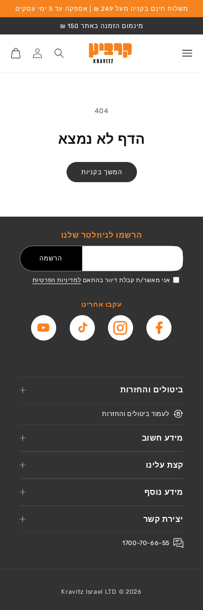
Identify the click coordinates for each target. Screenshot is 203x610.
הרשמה (50, 258)
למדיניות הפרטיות (57, 280)
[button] (187, 53)
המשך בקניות (101, 172)
